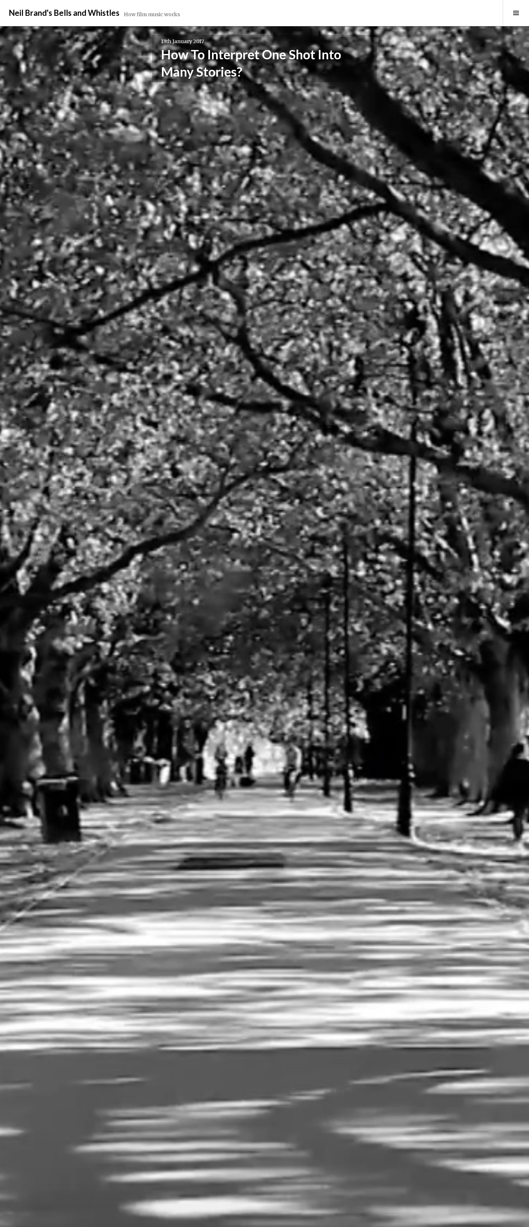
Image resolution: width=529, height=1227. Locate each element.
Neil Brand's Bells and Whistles (64, 13)
